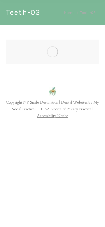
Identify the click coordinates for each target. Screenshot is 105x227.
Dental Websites (74, 102)
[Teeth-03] (52, 52)
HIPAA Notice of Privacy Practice (64, 109)
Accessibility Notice (52, 115)
